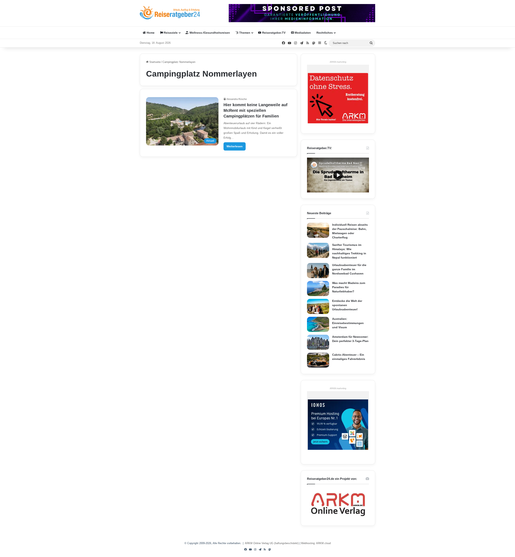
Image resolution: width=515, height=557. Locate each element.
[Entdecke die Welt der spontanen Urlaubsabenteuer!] (318, 306)
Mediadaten (302, 32)
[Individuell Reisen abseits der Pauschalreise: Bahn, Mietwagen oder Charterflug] (318, 230)
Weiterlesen (235, 146)
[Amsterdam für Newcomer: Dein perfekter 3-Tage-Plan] (318, 342)
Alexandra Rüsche (237, 99)
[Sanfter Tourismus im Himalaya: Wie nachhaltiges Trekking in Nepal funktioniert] (318, 250)
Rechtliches (324, 32)
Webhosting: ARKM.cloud (316, 543)
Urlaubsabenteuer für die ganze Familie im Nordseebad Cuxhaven (349, 269)
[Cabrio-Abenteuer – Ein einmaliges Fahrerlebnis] (318, 360)
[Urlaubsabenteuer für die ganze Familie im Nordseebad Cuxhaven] (318, 270)
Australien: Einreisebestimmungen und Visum (348, 323)
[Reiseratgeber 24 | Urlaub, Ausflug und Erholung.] (170, 12)
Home (150, 32)
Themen (244, 32)
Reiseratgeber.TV (273, 32)
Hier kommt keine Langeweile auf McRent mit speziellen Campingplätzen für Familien (255, 110)
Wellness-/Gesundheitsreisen (209, 32)
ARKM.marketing (338, 62)
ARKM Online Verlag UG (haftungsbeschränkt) (272, 543)
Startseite (154, 61)
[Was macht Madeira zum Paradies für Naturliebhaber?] (318, 288)
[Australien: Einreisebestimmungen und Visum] (318, 324)
